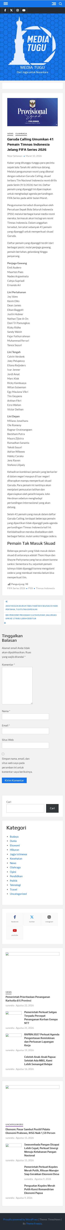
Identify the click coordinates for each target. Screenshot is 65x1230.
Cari (8, 801)
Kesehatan (16, 858)
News (10, 133)
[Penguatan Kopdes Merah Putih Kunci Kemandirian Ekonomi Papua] (14, 1188)
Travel (13, 889)
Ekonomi (15, 845)
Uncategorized (18, 893)
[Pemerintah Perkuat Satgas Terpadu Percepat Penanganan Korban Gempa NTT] (14, 1016)
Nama (6, 711)
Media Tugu (32, 67)
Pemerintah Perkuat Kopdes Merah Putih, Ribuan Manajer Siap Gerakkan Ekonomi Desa (41, 1170)
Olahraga (21, 133)
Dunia (13, 840)
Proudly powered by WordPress (20, 1219)
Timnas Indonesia (45, 588)
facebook (14, 922)
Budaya (14, 836)
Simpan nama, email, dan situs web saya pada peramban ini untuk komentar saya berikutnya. (17, 765)
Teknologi (15, 884)
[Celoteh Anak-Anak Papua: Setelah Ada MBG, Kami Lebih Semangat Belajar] (14, 1060)
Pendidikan (16, 876)
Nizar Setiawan (14, 156)
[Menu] (5, 3)
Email (6, 725)
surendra (10, 1005)
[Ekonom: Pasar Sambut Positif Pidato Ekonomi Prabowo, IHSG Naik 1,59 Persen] (32, 1102)
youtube (14, 935)
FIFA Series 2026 (16, 588)
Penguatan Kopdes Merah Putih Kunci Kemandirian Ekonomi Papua (39, 1189)
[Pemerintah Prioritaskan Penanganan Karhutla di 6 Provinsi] (32, 969)
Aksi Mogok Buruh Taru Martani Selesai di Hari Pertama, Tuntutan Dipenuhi (32, 608)
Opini (13, 871)
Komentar (8, 664)
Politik (13, 880)
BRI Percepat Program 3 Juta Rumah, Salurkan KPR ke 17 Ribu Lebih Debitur (31, 617)
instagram (49, 922)
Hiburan (14, 849)
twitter (32, 922)
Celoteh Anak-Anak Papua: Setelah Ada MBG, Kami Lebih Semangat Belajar (40, 1060)
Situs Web (8, 739)
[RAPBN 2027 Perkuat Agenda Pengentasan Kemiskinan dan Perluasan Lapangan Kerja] (14, 1038)
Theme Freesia (34, 1223)
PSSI (30, 588)
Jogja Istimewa (18, 854)
